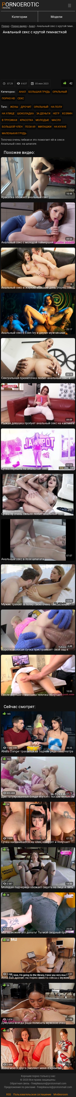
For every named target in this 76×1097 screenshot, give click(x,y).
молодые (42, 120)
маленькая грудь (14, 133)
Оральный (60, 91)
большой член (12, 126)
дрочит (26, 106)
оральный (41, 106)
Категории (19, 17)
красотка (26, 120)
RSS (8, 1094)
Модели (56, 17)
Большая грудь (39, 91)
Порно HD (8, 98)
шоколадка (25, 113)
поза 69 (30, 126)
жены (14, 106)
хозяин (67, 113)
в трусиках (9, 120)
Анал (22, 91)
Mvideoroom (60, 1094)
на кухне (60, 126)
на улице (8, 113)
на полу (56, 106)
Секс (21, 98)
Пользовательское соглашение (32, 1094)
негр (56, 113)
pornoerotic (20, 4)
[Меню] (69, 5)
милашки (44, 126)
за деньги (43, 113)
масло (56, 120)
